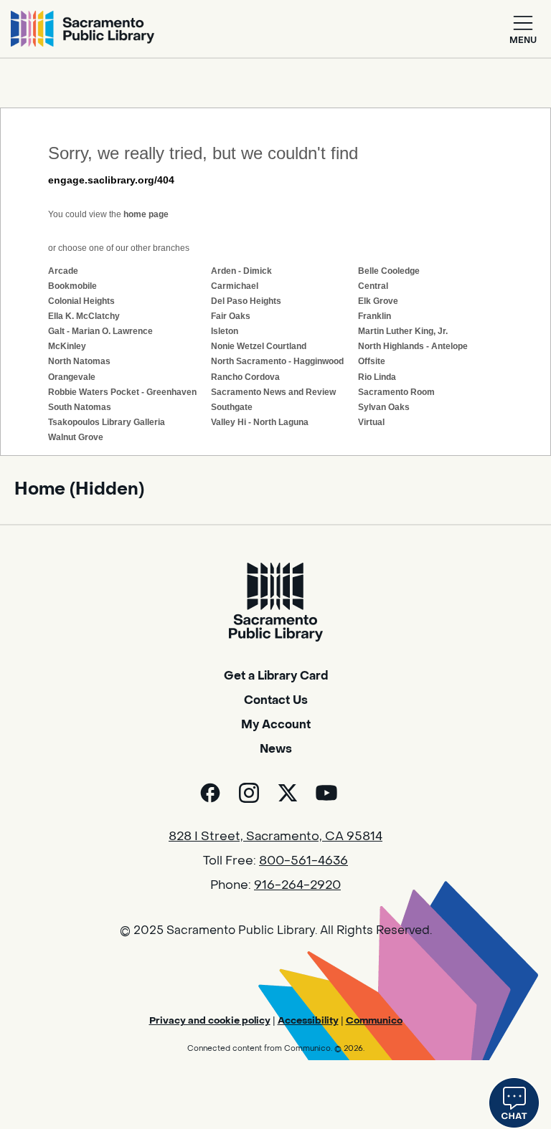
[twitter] (288, 793)
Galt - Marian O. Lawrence (100, 331)
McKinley (67, 346)
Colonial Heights (81, 301)
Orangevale (71, 377)
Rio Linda (377, 377)
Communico (374, 1020)
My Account (276, 724)
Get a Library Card (276, 675)
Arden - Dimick (241, 271)
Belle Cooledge (389, 271)
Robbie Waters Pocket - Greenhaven (122, 392)
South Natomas (79, 407)
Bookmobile (72, 286)
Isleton (224, 331)
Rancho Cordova (245, 377)
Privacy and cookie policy (209, 1020)
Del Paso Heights (246, 301)
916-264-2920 (297, 885)
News (276, 748)
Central (373, 286)
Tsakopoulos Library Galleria (106, 422)
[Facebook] (210, 793)
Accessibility (308, 1020)
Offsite (371, 361)
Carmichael (234, 286)
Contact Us (276, 700)
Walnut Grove (75, 437)
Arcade (63, 271)
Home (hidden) (79, 489)
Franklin (374, 316)
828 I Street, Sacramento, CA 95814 (275, 836)
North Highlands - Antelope (413, 346)
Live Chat (514, 1103)
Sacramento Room (396, 392)
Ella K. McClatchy (84, 316)
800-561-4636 (303, 861)
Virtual (371, 422)
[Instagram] (249, 793)
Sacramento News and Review (273, 392)
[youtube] (326, 793)
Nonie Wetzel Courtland (258, 346)
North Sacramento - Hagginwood (277, 361)
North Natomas (79, 361)
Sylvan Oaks (384, 407)
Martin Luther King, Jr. (403, 331)
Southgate (232, 407)
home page (146, 214)
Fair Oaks (230, 316)
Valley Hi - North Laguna (260, 422)
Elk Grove (378, 301)
